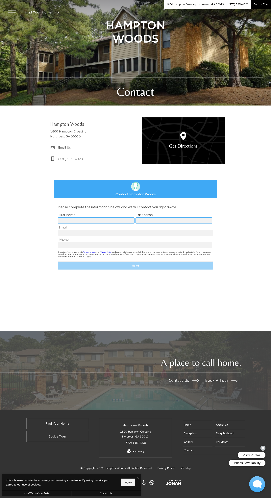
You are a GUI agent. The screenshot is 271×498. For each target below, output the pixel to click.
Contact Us (179, 380)
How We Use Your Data (36, 493)
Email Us (64, 147)
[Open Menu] (12, 12)
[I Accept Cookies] (138, 478)
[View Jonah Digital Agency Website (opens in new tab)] (173, 483)
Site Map (185, 468)
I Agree (128, 482)
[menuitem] (197, 425)
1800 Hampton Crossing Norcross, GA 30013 (135, 434)
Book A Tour (217, 380)
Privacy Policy (166, 468)
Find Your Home (38, 12)
